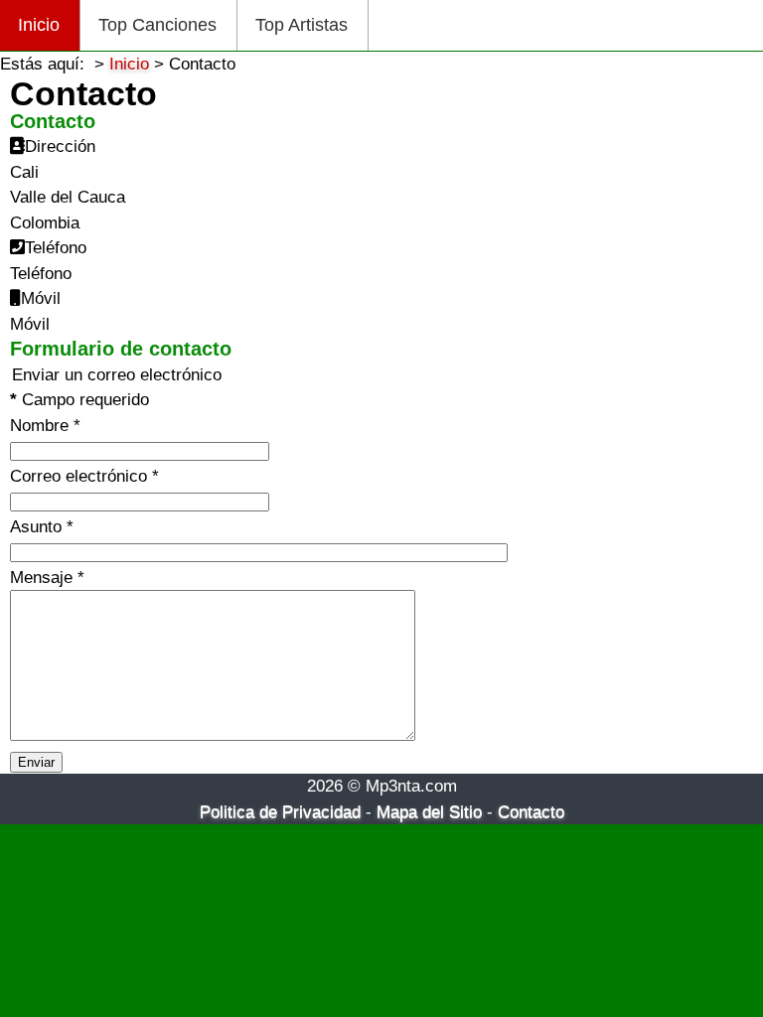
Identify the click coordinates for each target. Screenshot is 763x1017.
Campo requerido (79, 399)
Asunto (42, 526)
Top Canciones (157, 25)
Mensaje (47, 577)
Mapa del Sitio (429, 811)
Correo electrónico (84, 476)
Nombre (45, 425)
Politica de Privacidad (280, 811)
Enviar (36, 762)
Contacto (531, 811)
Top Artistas (301, 25)
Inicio (39, 25)
